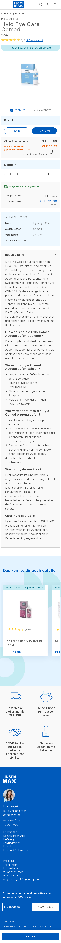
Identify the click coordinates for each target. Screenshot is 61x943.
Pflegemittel (10, 875)
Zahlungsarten (11, 843)
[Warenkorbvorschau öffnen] (55, 4)
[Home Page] (18, 4)
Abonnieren (45, 907)
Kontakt (8, 846)
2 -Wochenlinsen (13, 872)
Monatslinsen (11, 868)
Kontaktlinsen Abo (14, 835)
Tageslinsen (10, 864)
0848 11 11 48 (12, 815)
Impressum (10, 921)
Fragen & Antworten (15, 850)
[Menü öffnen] (4, 4)
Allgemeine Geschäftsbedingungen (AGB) (28, 927)
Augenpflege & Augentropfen (21, 879)
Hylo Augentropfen (14, 13)
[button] (47, 4)
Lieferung (9, 839)
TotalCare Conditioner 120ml (25, 643)
